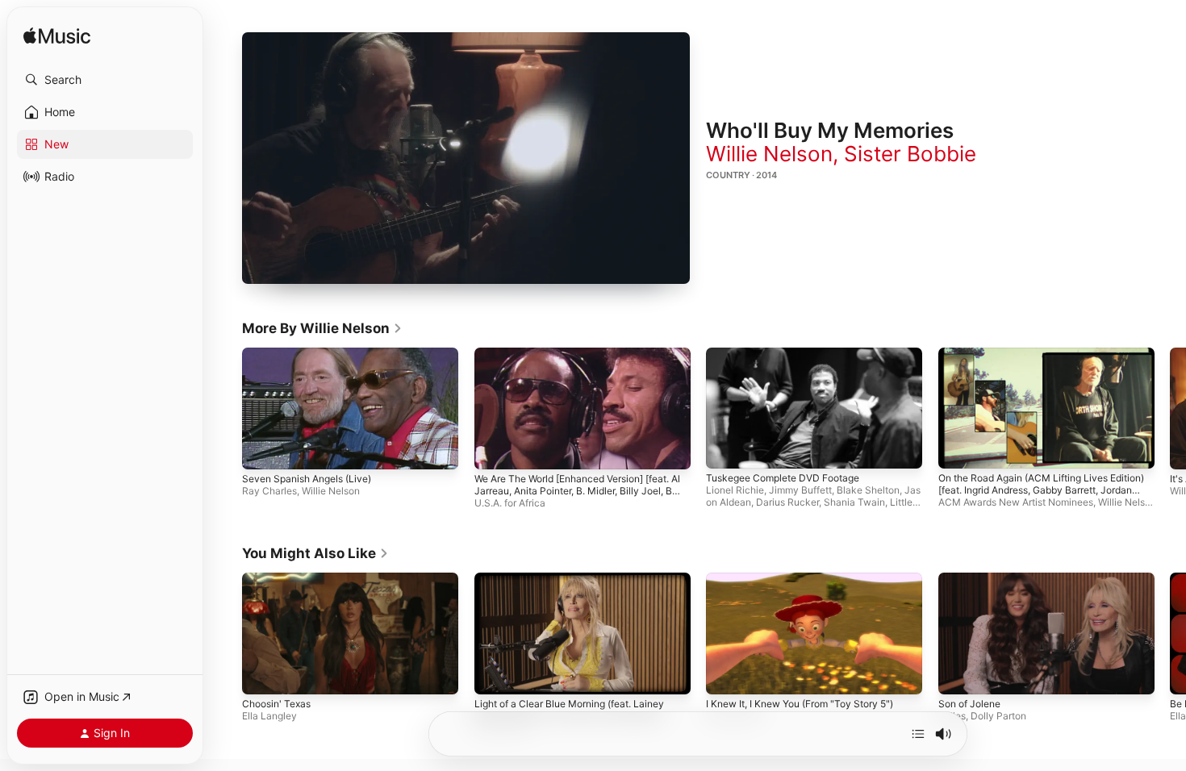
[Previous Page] (226, 408)
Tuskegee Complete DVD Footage (782, 478)
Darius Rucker (787, 502)
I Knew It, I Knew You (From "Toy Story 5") (799, 703)
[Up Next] (918, 734)
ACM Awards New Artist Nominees (1015, 502)
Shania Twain (854, 502)
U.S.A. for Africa (509, 503)
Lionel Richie (735, 490)
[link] (322, 328)
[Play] (466, 158)
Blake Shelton (868, 490)
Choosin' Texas (276, 703)
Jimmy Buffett (800, 490)
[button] (105, 80)
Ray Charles (269, 491)
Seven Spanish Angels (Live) (306, 479)
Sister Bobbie (910, 153)
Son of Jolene (969, 703)
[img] (56, 36)
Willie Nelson (769, 153)
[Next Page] (1170, 408)
